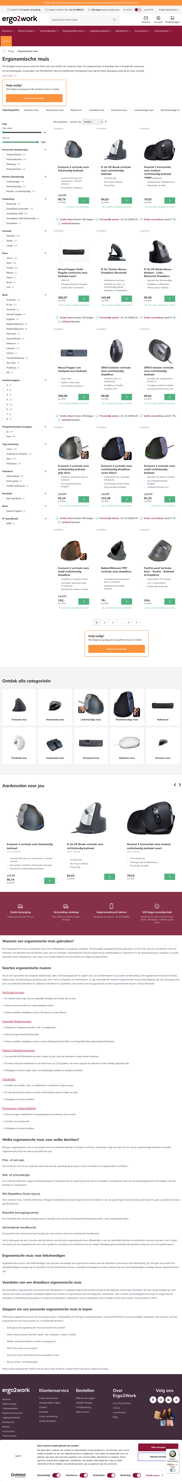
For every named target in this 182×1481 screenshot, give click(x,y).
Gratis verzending (48, 1416)
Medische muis (119, 110)
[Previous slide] (175, 784)
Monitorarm (121, 30)
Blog (115, 1416)
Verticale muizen (13, 992)
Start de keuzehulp (34, 98)
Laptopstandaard (99, 30)
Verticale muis (31, 110)
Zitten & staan (25, 30)
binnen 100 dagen (77, 219)
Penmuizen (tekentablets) (19, 1108)
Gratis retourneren (48, 1398)
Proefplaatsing (83, 1407)
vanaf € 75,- (160, 219)
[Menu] (177, 1450)
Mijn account (82, 1411)
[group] (31, 840)
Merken (6, 1426)
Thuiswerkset (161, 30)
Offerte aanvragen (85, 1398)
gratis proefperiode (105, 9)
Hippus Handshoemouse (18, 1050)
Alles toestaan (158, 1447)
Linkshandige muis (144, 110)
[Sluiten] (178, 3)
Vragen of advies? (56, 9)
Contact (43, 1407)
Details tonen (152, 1475)
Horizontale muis (55, 110)
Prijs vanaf (7, 128)
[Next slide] (179, 784)
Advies (116, 1407)
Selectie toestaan (158, 1456)
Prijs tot (5, 138)
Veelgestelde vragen (49, 1402)
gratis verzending (31, 9)
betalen (71, 223)
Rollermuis (76, 110)
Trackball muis (96, 110)
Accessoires (141, 30)
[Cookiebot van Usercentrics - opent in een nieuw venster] (18, 1475)
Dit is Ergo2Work (122, 1403)
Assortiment (119, 1412)
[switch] (84, 1475)
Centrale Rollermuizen (16, 1021)
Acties (6, 41)
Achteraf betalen (47, 1420)
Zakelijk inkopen (84, 1402)
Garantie (43, 1411)
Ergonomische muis (73, 30)
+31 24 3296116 (119, 219)
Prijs (4, 123)
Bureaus (6, 30)
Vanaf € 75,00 (16, 9)
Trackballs (8, 1079)
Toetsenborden (48, 30)
